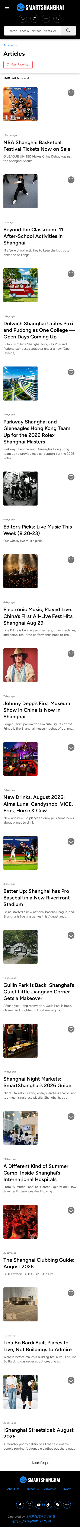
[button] (71, 92)
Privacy (66, 1488)
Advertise (50, 1488)
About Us (13, 1488)
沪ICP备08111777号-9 (36, 1521)
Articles (8, 45)
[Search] (68, 30)
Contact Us (32, 1488)
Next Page (40, 1463)
